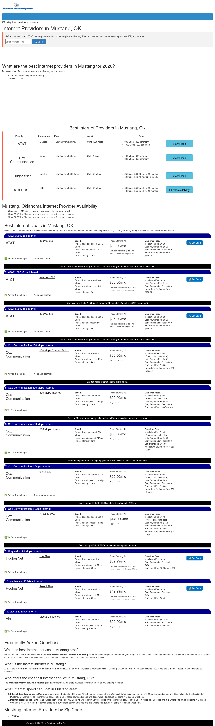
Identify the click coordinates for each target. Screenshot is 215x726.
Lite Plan (44, 556)
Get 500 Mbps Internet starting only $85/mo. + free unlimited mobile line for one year (107, 460)
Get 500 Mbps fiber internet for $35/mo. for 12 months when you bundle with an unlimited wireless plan (107, 339)
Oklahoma (23, 22)
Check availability (179, 190)
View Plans (179, 144)
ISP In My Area (9, 22)
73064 (15, 716)
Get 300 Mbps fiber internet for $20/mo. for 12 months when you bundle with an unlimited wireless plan (107, 266)
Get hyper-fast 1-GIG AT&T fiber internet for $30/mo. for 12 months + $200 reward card (107, 302)
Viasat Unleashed (49, 616)
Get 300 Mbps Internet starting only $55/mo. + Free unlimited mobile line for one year (107, 418)
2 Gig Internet (47, 514)
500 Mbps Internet (50, 429)
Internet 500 (46, 314)
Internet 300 (46, 241)
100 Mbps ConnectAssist (54, 350)
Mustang (34, 22)
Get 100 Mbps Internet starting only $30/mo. (107, 381)
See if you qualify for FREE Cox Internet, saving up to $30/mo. (107, 502)
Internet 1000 (47, 277)
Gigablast (45, 471)
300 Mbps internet (50, 392)
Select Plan (46, 586)
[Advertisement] (107, 53)
